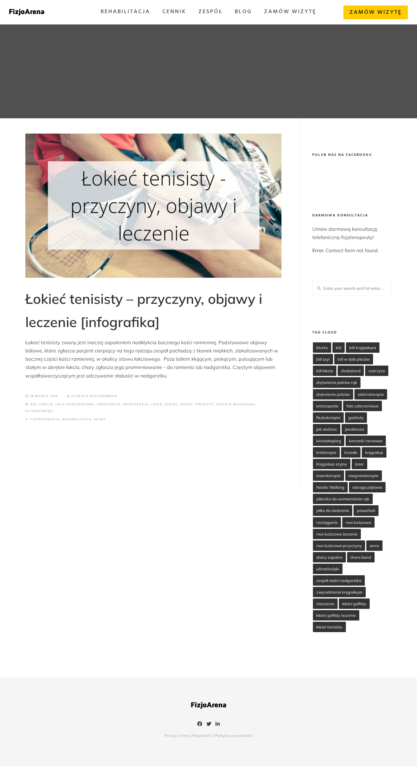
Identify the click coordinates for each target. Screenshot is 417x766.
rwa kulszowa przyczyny (339, 545)
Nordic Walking (330, 487)
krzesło (350, 452)
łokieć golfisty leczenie (336, 615)
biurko (322, 347)
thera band (360, 557)
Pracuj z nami (177, 735)
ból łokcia (42, 404)
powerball (366, 510)
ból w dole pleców (354, 359)
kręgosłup (374, 452)
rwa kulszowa (358, 522)
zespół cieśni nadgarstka (338, 580)
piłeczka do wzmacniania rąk (342, 498)
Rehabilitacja (125, 11)
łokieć (171, 404)
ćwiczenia (325, 603)
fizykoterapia (328, 417)
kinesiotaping (328, 440)
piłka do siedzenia (332, 510)
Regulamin (202, 735)
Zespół (210, 11)
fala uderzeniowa (75, 404)
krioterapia (136, 404)
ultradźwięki (39, 411)
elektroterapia (371, 394)
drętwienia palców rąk (336, 382)
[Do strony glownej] (208, 706)
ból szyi (323, 359)
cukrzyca (376, 370)
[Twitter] (208, 724)
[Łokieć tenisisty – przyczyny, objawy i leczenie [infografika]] (153, 206)
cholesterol (351, 370)
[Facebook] (199, 724)
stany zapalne (329, 557)
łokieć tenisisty (197, 404)
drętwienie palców (333, 394)
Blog (243, 11)
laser (156, 404)
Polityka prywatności (234, 735)
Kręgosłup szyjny (331, 464)
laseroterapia (328, 475)
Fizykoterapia (45, 419)
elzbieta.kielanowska (94, 396)
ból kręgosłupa (362, 347)
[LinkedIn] (217, 724)
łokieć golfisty (354, 603)
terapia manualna (235, 404)
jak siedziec (326, 429)
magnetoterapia (364, 475)
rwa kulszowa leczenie (336, 534)
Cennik (174, 11)
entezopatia (327, 405)
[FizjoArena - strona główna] (26, 12)
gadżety (356, 417)
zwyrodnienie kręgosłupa (339, 592)
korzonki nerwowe (366, 440)
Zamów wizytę (290, 11)
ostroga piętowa (367, 487)
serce (374, 545)
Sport (100, 419)
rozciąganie (327, 522)
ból (338, 347)
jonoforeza (108, 404)
